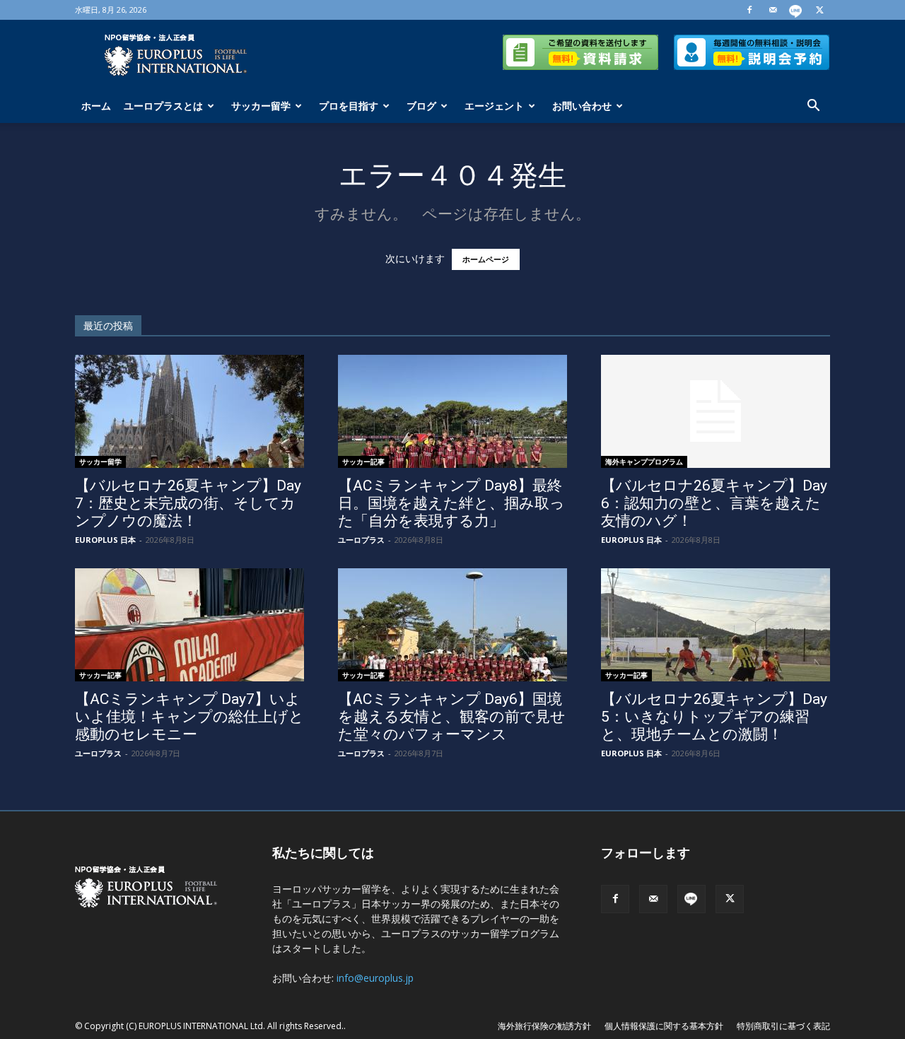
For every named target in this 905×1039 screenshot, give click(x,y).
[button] (813, 107)
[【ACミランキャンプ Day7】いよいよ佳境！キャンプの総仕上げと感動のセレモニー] (189, 624)
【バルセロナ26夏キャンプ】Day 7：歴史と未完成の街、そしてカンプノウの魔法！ (188, 503)
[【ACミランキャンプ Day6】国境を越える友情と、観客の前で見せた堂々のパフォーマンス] (452, 624)
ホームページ (485, 259)
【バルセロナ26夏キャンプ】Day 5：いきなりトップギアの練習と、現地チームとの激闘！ (714, 717)
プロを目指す (348, 105)
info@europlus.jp (375, 978)
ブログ (421, 105)
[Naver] (796, 10)
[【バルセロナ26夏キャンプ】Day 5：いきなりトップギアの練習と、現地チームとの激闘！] (715, 624)
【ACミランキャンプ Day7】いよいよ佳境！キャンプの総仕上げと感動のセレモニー (189, 717)
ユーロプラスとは (163, 105)
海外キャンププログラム (644, 461)
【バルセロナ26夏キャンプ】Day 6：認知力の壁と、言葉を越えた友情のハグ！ (714, 503)
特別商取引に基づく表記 (783, 1026)
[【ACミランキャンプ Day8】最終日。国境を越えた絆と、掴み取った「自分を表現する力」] (452, 411)
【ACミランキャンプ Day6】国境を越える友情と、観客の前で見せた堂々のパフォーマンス (452, 717)
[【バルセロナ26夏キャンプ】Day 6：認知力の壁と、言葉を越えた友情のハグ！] (715, 411)
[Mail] (772, 10)
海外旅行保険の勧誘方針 (544, 1026)
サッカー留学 (261, 105)
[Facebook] (749, 10)
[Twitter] (819, 10)
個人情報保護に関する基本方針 (664, 1026)
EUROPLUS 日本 (105, 539)
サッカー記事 (363, 461)
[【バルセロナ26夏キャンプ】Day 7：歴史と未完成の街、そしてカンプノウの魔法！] (189, 411)
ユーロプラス (361, 539)
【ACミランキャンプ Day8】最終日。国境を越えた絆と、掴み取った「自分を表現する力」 (451, 503)
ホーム (96, 105)
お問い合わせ (582, 105)
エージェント (494, 105)
